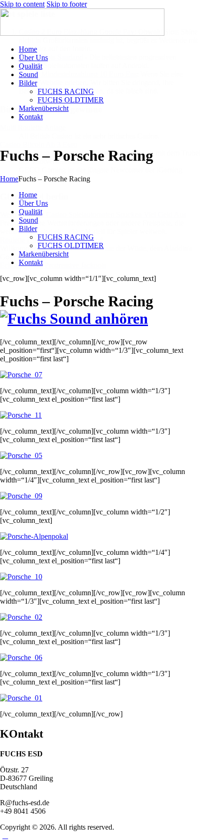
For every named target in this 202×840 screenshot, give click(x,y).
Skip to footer (67, 4)
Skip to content (22, 4)
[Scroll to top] (5, 836)
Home (9, 179)
